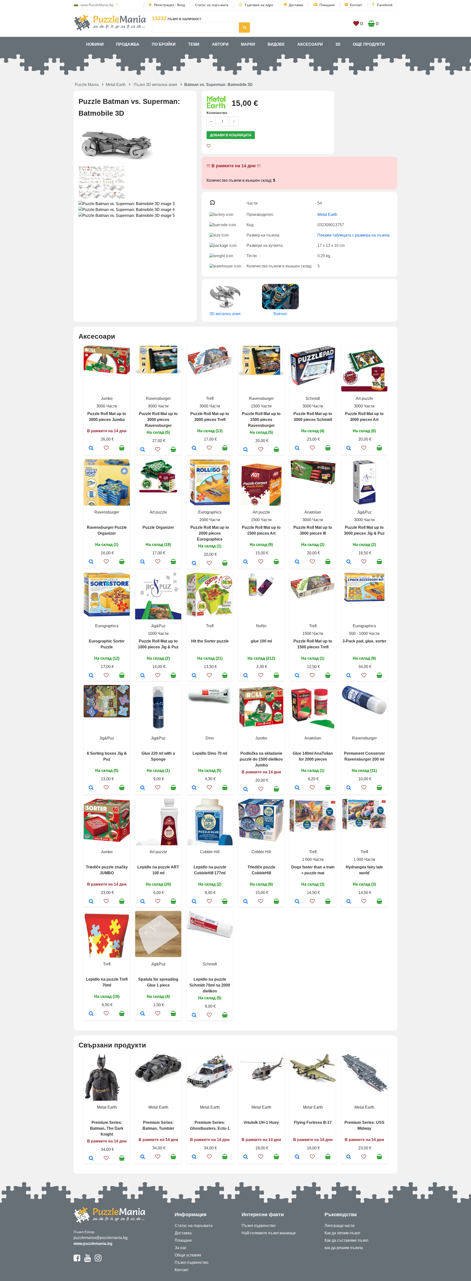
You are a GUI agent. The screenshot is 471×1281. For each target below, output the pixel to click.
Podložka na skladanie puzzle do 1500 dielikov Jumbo (261, 759)
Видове (276, 44)
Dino (210, 738)
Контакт (356, 5)
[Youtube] (87, 1260)
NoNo (261, 626)
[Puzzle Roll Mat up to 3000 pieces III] (297, 562)
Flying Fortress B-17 (313, 1122)
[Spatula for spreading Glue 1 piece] (142, 1014)
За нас (181, 1248)
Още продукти (369, 44)
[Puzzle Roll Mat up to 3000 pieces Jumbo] (91, 448)
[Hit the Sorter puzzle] (194, 676)
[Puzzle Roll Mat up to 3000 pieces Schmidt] (297, 448)
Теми (193, 44)
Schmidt (313, 398)
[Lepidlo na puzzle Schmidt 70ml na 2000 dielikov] (194, 1015)
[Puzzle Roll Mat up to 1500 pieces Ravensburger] (245, 450)
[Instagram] (98, 1260)
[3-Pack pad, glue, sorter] (348, 676)
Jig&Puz (364, 512)
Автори (220, 44)
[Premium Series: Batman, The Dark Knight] (91, 1159)
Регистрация (164, 5)
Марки (248, 44)
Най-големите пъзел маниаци (269, 1233)
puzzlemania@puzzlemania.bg (101, 1238)
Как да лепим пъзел (342, 1233)
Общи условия (188, 1255)
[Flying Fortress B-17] (297, 1157)
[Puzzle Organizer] (142, 562)
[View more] (107, 373)
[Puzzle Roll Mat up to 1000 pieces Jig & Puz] (142, 676)
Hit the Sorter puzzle (210, 641)
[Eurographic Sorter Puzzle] (91, 676)
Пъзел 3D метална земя (155, 85)
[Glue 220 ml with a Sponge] (142, 788)
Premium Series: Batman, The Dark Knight (106, 1128)
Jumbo (107, 398)
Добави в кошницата (230, 135)
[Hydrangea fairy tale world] (348, 902)
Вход (181, 5)
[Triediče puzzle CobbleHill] (245, 902)
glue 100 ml (261, 641)
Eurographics (210, 512)
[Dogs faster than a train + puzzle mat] (297, 902)
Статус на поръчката (211, 5)
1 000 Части (313, 859)
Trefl (210, 398)
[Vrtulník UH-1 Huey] (245, 1157)
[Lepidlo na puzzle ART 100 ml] (142, 902)
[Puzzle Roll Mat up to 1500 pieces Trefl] (297, 676)
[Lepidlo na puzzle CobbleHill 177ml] (194, 902)
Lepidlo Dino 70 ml (210, 753)
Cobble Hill (210, 852)
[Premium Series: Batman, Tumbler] (142, 1157)
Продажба (127, 44)
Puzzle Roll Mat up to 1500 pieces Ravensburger (261, 420)
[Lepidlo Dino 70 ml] (194, 788)
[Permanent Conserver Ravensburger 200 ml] (348, 788)
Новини (95, 44)
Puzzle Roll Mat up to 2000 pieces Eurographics (209, 533)
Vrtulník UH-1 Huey (261, 1122)
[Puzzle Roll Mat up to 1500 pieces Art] (245, 562)
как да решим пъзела (344, 1248)
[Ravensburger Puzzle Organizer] (91, 562)
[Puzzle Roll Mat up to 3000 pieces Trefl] (194, 448)
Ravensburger (158, 398)
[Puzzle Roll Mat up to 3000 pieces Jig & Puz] (348, 562)
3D (337, 44)
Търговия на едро (258, 5)
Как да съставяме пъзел (346, 1240)
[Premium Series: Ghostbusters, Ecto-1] (194, 1157)
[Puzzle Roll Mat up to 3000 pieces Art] (348, 448)
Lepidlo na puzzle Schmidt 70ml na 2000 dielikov (209, 985)
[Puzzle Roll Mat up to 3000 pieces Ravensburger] (142, 450)
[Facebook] (77, 1260)
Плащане (327, 5)
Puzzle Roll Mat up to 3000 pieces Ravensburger (158, 420)
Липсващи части (339, 1226)
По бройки (164, 44)
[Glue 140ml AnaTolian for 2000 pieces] (297, 788)
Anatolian (312, 512)
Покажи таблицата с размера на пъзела (353, 235)
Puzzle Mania (87, 85)
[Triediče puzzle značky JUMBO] (91, 902)
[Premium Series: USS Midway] (348, 1157)
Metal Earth (116, 85)
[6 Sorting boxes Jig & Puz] (91, 788)
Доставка (296, 5)
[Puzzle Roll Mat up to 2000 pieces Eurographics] (194, 563)
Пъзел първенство (192, 1262)
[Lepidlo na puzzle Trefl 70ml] (91, 1014)
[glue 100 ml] (245, 676)
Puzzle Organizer (158, 527)
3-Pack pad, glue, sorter (364, 641)
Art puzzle (364, 398)
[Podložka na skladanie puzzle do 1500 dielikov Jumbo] (245, 789)
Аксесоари (310, 44)
